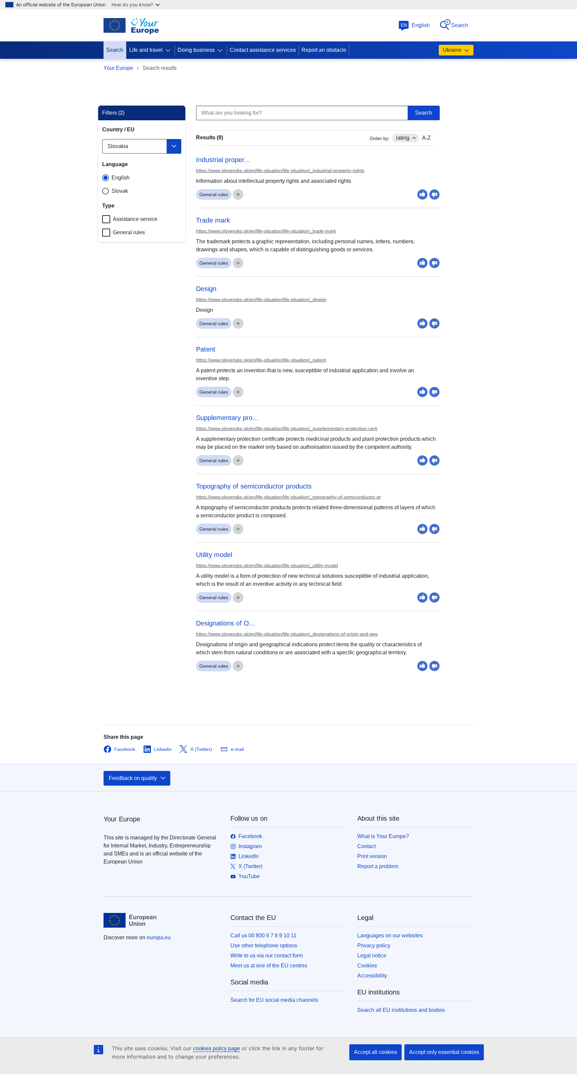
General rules (129, 232)
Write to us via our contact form (266, 955)
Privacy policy (373, 945)
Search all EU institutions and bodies (401, 1010)
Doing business (196, 50)
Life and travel (146, 50)
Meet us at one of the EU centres (268, 965)
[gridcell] (318, 166)
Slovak (120, 191)
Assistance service (135, 219)
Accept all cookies (375, 1052)
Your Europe (118, 68)
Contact (366, 846)
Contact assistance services (263, 50)
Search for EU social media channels (274, 1000)
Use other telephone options (263, 945)
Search (459, 25)
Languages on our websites (390, 935)
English (415, 25)
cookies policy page (216, 1048)
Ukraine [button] (452, 50)
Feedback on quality (133, 778)
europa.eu (159, 937)
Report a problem (377, 866)
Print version (372, 856)
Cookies (367, 965)
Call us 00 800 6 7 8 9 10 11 (263, 935)
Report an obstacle (324, 50)
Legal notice (371, 955)
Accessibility (372, 975)
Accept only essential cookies (444, 1052)
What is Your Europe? (383, 836)
